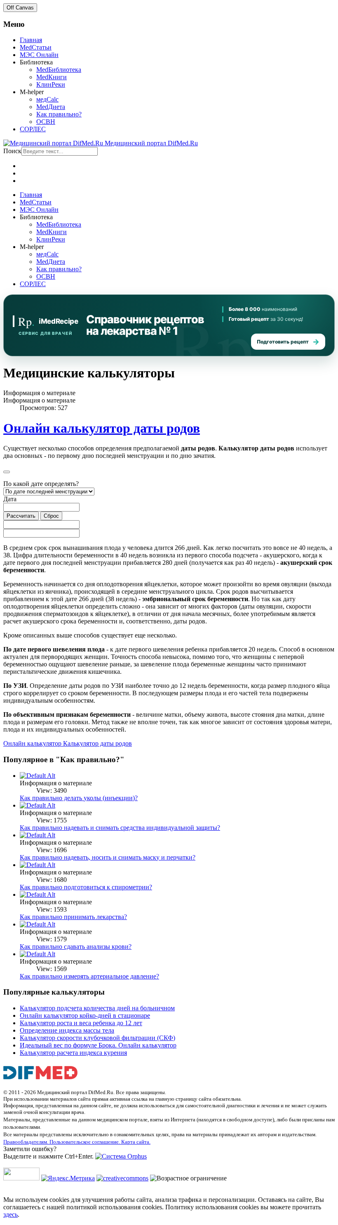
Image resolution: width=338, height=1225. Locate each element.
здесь (10, 1214)
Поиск (12, 150)
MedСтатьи (36, 47)
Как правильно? (59, 114)
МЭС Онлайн (39, 54)
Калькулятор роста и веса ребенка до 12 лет (81, 1022)
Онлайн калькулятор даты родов (101, 428)
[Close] (6, 472)
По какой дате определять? (41, 483)
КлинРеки (50, 84)
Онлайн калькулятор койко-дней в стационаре (85, 1015)
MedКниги (51, 77)
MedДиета (50, 106)
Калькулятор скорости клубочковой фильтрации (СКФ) (97, 1037)
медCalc (47, 99)
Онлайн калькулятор (33, 743)
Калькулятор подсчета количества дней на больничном (97, 1008)
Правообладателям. (26, 1142)
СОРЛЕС (33, 129)
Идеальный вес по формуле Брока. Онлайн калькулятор (98, 1045)
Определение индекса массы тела (67, 1030)
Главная (31, 39)
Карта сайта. (135, 1142)
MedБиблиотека (58, 69)
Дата (9, 498)
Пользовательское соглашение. (85, 1142)
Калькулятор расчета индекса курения (73, 1052)
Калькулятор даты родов (97, 743)
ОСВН (45, 121)
